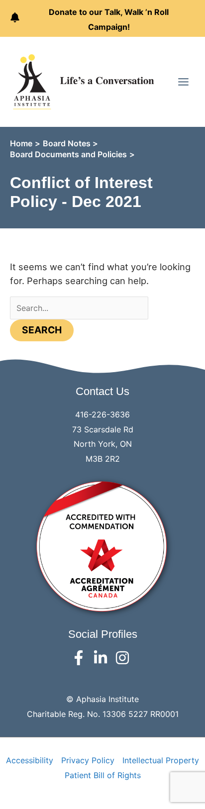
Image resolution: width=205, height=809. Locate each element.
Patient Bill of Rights (103, 775)
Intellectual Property (160, 760)
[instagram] (124, 657)
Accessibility (29, 760)
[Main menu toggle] (183, 82)
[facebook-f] (81, 657)
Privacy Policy (87, 760)
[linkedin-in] (102, 657)
